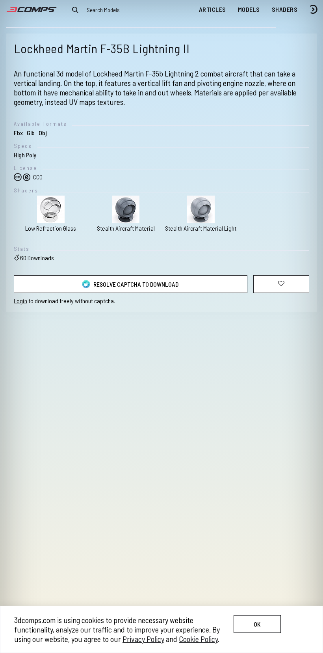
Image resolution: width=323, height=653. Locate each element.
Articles (212, 9)
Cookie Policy (198, 639)
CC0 (37, 177)
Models (249, 9)
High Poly (25, 155)
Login (20, 300)
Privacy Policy (143, 639)
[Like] (281, 284)
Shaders (285, 9)
